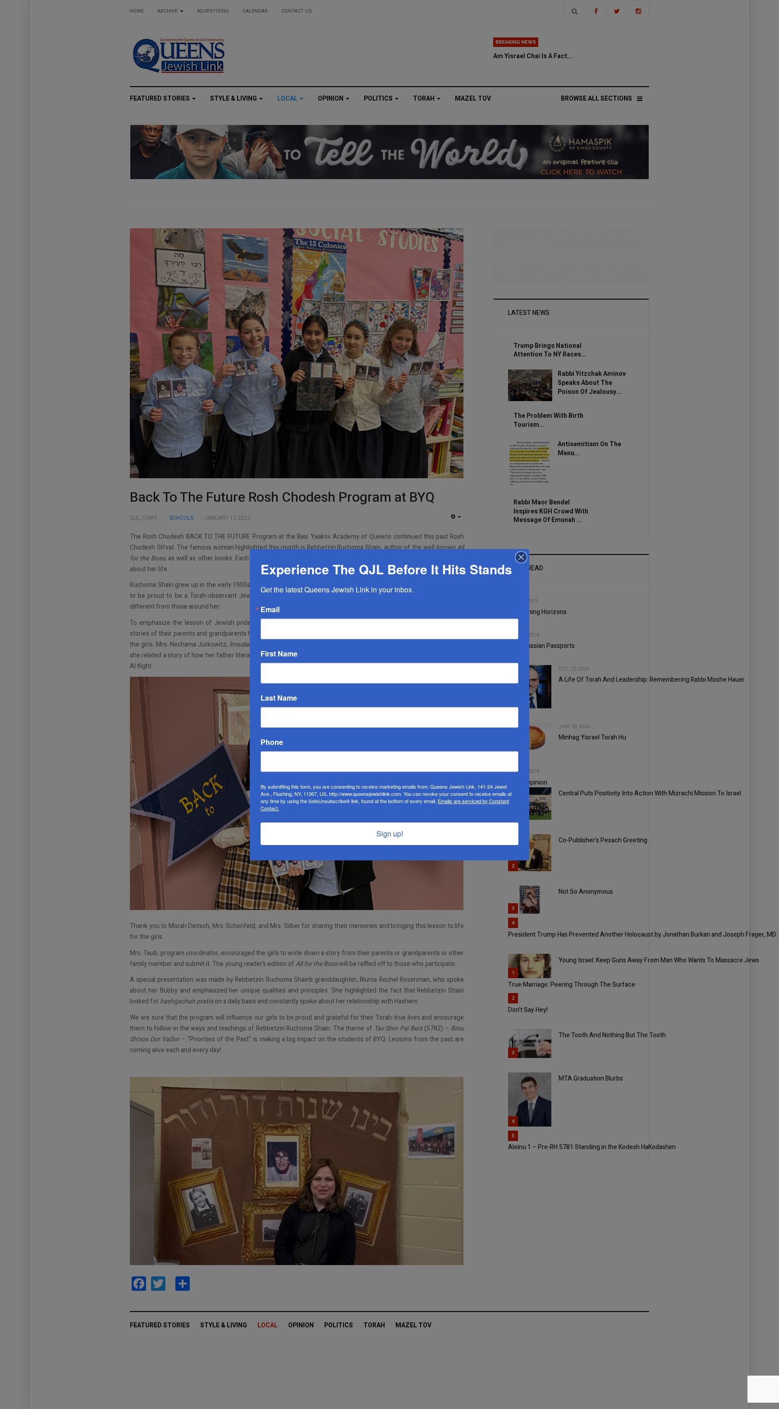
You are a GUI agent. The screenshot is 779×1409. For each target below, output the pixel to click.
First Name (279, 653)
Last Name (279, 698)
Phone (272, 742)
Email (270, 609)
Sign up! (389, 833)
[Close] (521, 557)
